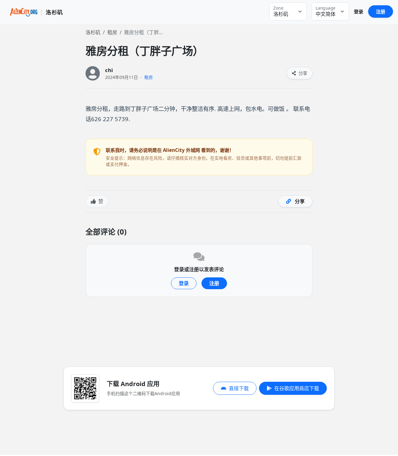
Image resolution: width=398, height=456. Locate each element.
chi (109, 70)
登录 (358, 11)
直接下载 (239, 388)
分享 (302, 73)
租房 (112, 32)
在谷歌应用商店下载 (296, 388)
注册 (380, 11)
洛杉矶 (93, 32)
